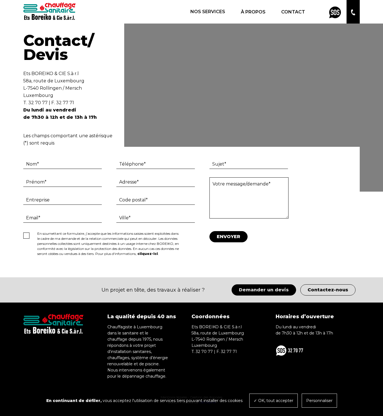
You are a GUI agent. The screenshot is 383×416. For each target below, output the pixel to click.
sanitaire (130, 333)
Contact (293, 12)
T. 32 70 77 (35, 102)
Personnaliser (319, 400)
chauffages (118, 357)
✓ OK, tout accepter (273, 400)
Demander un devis (264, 289)
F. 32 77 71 (62, 102)
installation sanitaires (131, 351)
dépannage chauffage (143, 376)
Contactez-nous (328, 289)
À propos (253, 12)
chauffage (117, 339)
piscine (152, 363)
